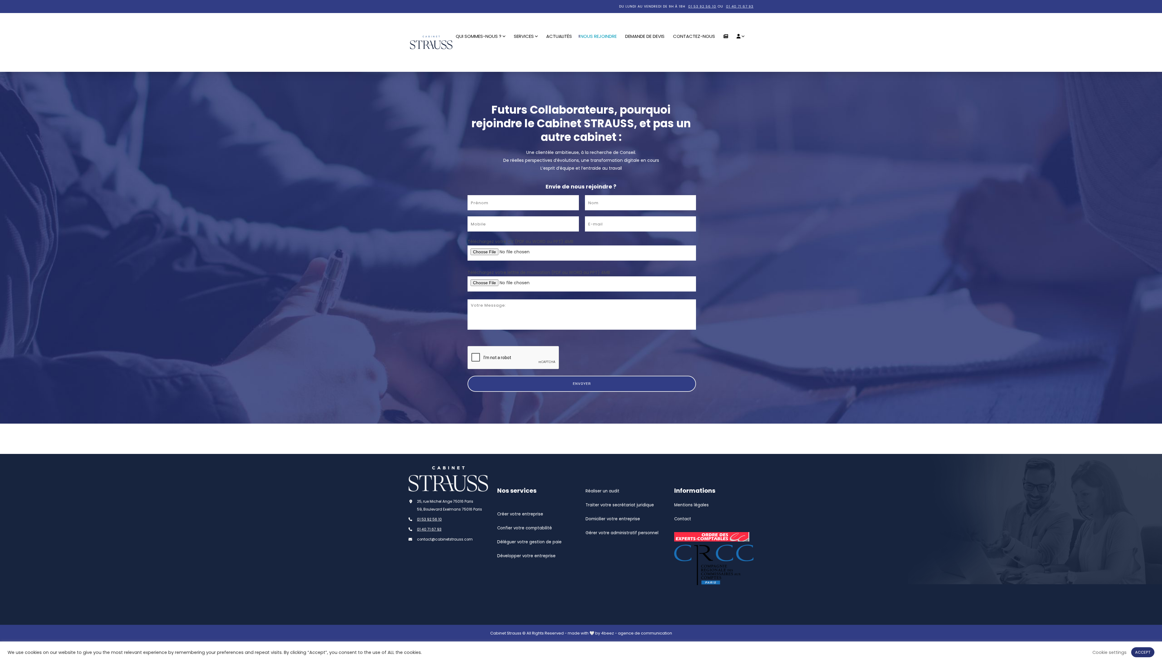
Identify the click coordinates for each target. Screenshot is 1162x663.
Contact (682, 519)
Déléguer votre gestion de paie (529, 542)
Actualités (559, 36)
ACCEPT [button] (1143, 652)
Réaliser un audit (602, 491)
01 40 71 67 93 (739, 6)
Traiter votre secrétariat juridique (620, 505)
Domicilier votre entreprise (613, 519)
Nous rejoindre (598, 36)
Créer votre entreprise (520, 514)
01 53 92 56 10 (702, 6)
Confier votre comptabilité (524, 528)
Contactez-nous (694, 36)
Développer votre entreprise (526, 556)
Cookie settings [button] (1109, 652)
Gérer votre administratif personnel (622, 533)
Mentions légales (691, 505)
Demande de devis (645, 36)
